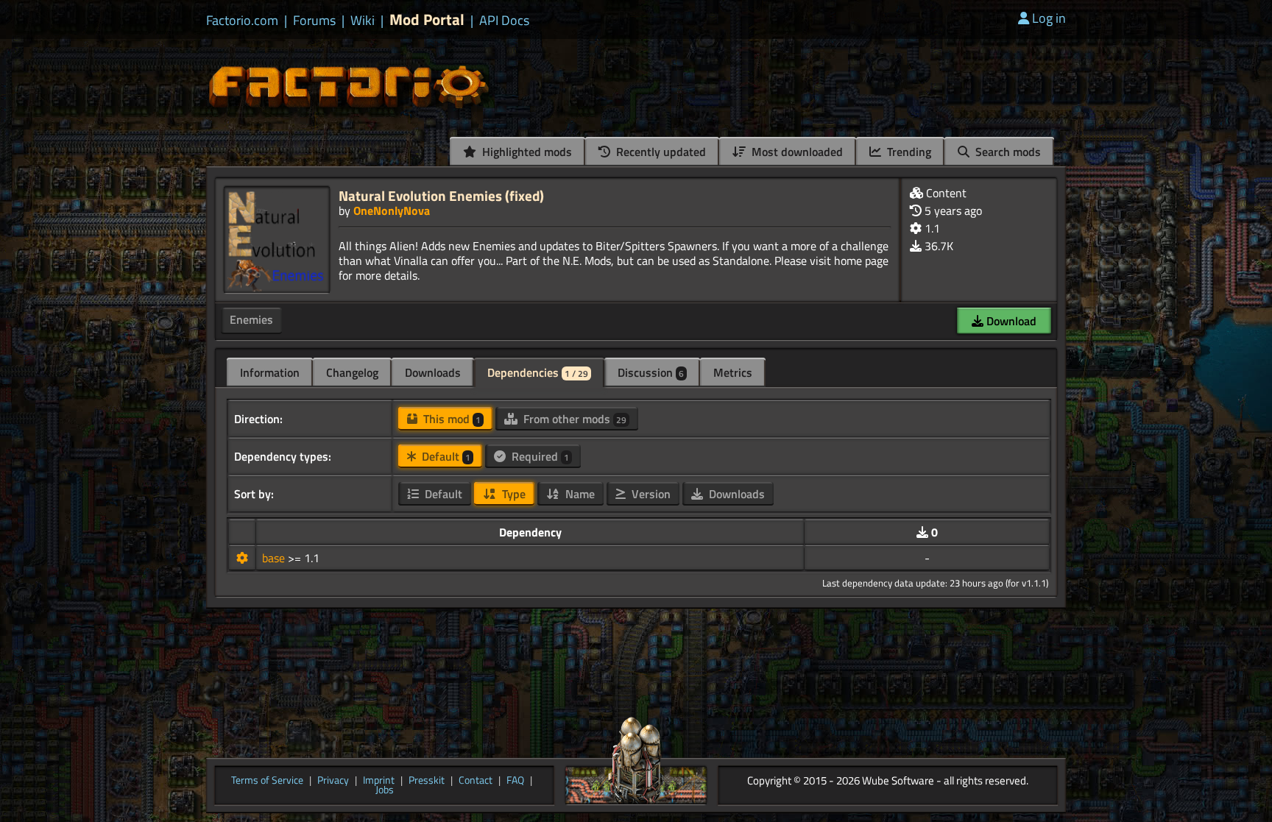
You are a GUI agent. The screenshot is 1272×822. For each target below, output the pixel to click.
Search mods (1006, 151)
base (275, 558)
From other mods (573, 419)
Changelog (352, 372)
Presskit (427, 781)
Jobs (384, 790)
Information (270, 372)
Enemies (251, 319)
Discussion (651, 372)
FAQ (515, 781)
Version (650, 494)
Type (512, 494)
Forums (314, 20)
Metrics (732, 372)
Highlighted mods (525, 151)
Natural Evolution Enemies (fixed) (441, 195)
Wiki (362, 20)
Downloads (433, 372)
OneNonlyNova (391, 210)
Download (1009, 321)
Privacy (333, 781)
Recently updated (659, 151)
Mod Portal (426, 19)
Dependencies (537, 372)
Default (444, 456)
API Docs (504, 20)
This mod (450, 419)
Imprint (379, 781)
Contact (475, 781)
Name (578, 494)
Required (539, 456)
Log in (1049, 18)
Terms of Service (267, 781)
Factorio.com (242, 20)
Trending (907, 151)
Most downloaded (796, 151)
